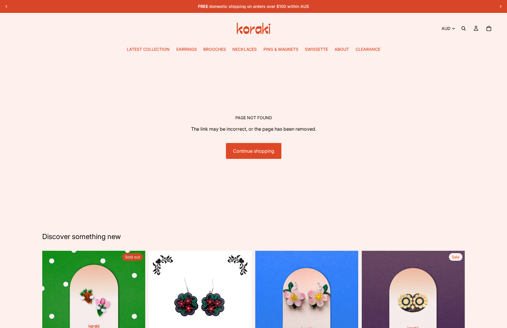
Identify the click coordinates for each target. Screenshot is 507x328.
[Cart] (488, 28)
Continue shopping (253, 151)
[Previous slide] (6, 6)
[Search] (463, 28)
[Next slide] (500, 6)
